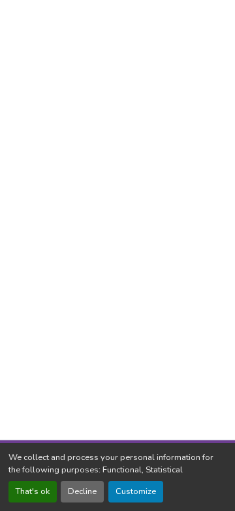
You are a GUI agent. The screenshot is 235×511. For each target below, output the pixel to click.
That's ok (33, 491)
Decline (82, 491)
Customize (136, 491)
